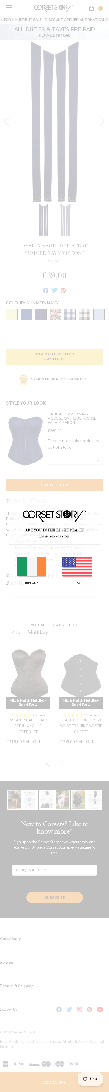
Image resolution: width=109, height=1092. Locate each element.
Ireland (32, 583)
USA (77, 583)
